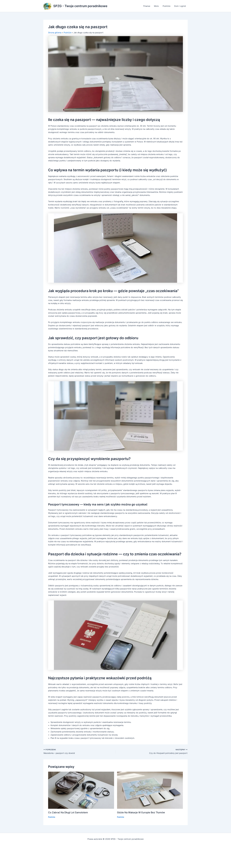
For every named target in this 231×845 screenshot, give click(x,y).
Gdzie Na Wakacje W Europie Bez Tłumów (141, 812)
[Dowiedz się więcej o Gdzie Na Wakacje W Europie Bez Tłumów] (150, 790)
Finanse (146, 6)
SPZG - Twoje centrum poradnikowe (80, 6)
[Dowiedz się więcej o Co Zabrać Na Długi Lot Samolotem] (81, 790)
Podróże (166, 6)
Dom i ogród (180, 6)
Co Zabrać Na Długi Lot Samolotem (68, 812)
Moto (156, 6)
